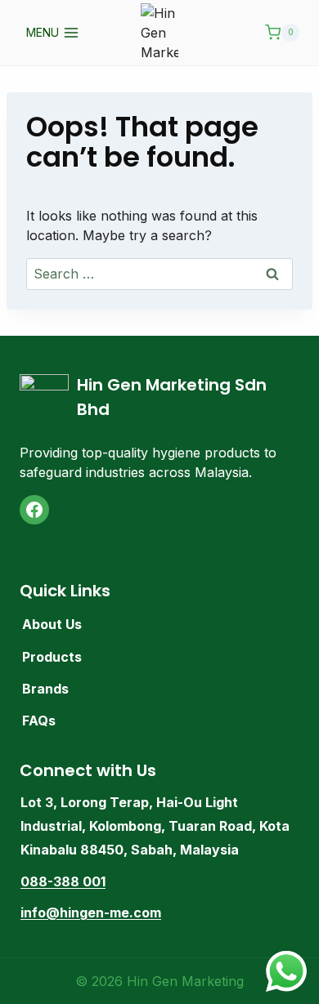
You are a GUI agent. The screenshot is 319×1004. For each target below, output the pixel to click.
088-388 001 (63, 881)
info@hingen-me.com (90, 912)
